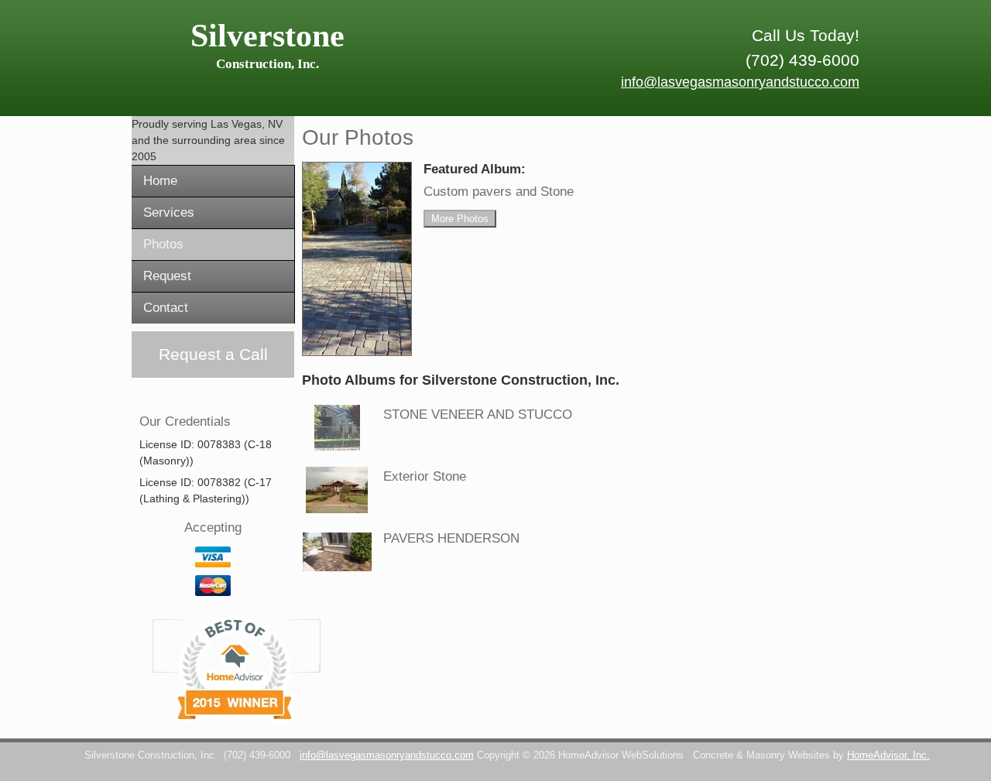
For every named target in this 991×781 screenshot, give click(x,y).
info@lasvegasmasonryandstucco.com (740, 82)
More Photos (460, 218)
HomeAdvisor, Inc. (888, 755)
